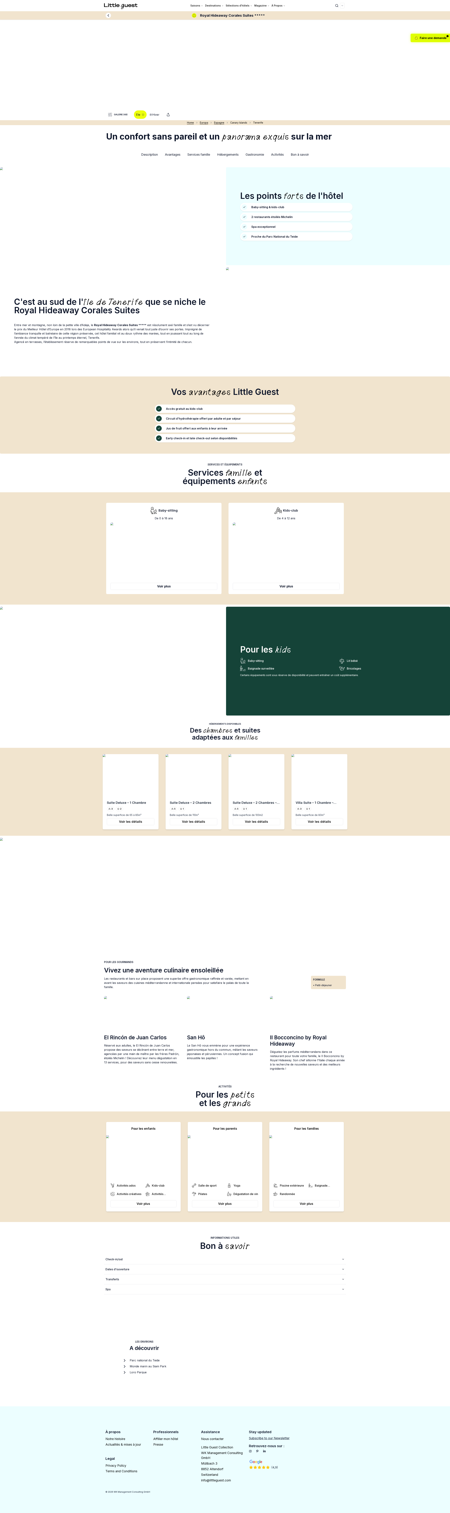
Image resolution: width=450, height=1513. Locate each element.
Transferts (112, 1279)
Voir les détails (130, 821)
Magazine (260, 5)
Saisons (195, 5)
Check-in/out (114, 1259)
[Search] (336, 5)
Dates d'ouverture (117, 1269)
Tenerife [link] (258, 122)
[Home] (121, 5)
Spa (108, 1289)
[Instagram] (250, 1451)
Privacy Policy (115, 1465)
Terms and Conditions (121, 1471)
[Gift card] (168, 114)
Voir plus (164, 586)
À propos (277, 5)
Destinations (213, 5)
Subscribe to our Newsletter (269, 1438)
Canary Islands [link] (238, 122)
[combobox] (342, 5)
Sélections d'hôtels (237, 5)
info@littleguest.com (216, 1480)
